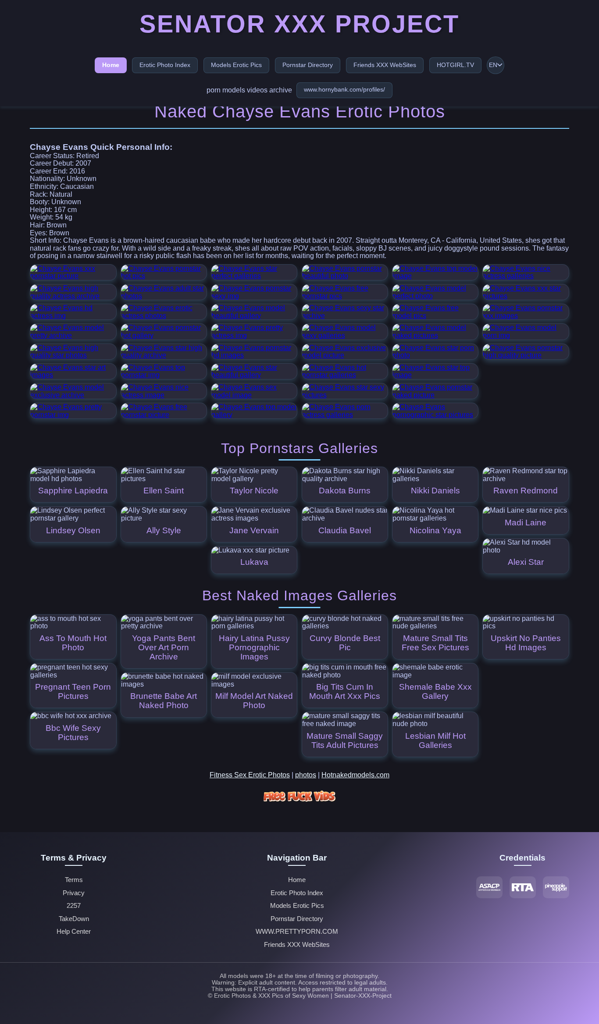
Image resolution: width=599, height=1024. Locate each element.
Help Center (74, 931)
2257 (74, 905)
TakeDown (74, 918)
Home (110, 64)
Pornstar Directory (307, 64)
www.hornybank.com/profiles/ (344, 89)
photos (305, 775)
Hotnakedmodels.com (355, 775)
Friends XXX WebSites (384, 64)
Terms (74, 879)
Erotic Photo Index (164, 64)
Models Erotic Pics (236, 64)
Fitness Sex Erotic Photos (250, 775)
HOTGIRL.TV (455, 64)
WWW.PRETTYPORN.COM (297, 931)
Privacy (74, 892)
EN (493, 65)
